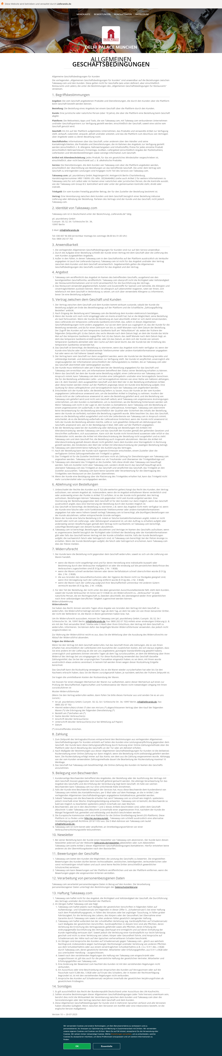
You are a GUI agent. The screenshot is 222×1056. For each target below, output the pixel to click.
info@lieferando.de (69, 230)
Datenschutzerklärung (126, 887)
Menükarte (83, 14)
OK (77, 1046)
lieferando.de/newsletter (107, 842)
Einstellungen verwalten (121, 1034)
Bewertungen (102, 14)
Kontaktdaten (123, 14)
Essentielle (106, 1046)
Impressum (142, 14)
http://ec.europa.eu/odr (96, 818)
